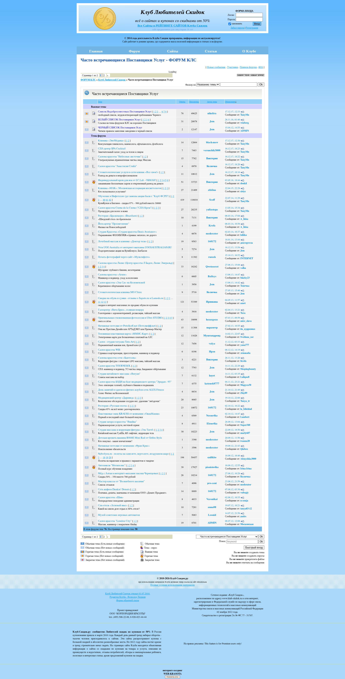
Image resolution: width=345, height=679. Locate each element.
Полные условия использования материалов (172, 584)
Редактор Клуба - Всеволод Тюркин (128, 596)
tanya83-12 (246, 508)
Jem (212, 121)
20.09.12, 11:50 (232, 437)
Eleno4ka (212, 423)
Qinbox (244, 449)
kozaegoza (212, 319)
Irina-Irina (246, 468)
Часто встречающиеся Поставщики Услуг (150, 79)
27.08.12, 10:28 (232, 473)
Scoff (212, 199)
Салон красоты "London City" (115, 521)
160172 (212, 241)
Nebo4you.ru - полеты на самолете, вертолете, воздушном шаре (133, 453)
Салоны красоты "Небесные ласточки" (119, 156)
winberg (244, 122)
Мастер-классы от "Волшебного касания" (121, 481)
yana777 (244, 345)
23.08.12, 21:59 (232, 481)
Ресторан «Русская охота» (113, 405)
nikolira (211, 113)
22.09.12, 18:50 (232, 429)
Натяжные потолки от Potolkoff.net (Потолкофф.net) (127, 325)
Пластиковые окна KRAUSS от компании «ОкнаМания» (129, 413)
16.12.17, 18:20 (232, 164)
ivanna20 (245, 441)
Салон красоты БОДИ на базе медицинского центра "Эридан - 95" (135, 381)
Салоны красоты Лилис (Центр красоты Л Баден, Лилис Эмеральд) (135, 263)
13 (105, 301)
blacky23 (245, 277)
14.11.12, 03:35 (232, 373)
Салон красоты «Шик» (111, 497)
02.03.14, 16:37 (232, 231)
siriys (243, 191)
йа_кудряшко (247, 329)
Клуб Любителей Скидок (112, 79)
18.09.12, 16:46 (232, 455)
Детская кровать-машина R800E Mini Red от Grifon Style (130, 437)
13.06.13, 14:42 (232, 282)
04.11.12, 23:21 (232, 381)
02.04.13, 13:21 (232, 309)
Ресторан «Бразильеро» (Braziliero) (118, 215)
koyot (212, 375)
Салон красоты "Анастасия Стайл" (117, 166)
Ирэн (212, 351)
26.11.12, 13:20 (232, 357)
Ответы (182, 101)
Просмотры (194, 101)
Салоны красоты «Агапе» (112, 274)
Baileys (212, 276)
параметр (212, 327)
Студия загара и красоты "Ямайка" (117, 421)
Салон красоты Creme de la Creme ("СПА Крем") (125, 207)
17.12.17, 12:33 (232, 111)
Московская (247, 524)
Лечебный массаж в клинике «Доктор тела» (122, 241)
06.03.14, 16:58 (232, 223)
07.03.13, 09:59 (232, 317)
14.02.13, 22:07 (232, 333)
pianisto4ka (212, 467)
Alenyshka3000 (248, 458)
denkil (243, 183)
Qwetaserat (212, 266)
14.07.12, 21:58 (232, 513)
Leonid (212, 515)
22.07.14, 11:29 (232, 197)
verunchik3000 (211, 150)
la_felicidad (246, 409)
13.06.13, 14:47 (232, 274)
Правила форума (248, 67)
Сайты (172, 51)
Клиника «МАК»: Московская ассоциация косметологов (129, 188)
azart (243, 303)
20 (110, 457)
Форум (134, 51)
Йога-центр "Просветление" (113, 223)
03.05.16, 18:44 (232, 180)
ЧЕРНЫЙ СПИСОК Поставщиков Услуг (120, 127)
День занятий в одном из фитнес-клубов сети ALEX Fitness (131, 389)
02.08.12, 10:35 (232, 497)
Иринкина (212, 301)
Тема (100, 101)
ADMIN (244, 130)
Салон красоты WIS (109, 349)
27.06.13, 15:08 (232, 264)
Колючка (212, 166)
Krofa (212, 225)
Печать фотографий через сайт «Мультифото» (124, 257)
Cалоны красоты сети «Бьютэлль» (117, 357)
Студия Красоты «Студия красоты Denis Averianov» (127, 231)
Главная (96, 51)
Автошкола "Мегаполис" (111, 465)
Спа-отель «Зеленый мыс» (113, 505)
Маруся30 (245, 385)
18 (104, 457)
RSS (261, 67)
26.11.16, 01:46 (232, 119)
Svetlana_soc (247, 337)
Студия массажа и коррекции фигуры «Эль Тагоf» (126, 429)
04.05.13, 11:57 (232, 299)
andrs (243, 516)
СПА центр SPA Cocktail (112, 148)
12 (102, 301)
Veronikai (212, 499)
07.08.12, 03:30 (232, 489)
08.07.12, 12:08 (232, 520)
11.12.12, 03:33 (232, 341)
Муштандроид (211, 335)
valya (212, 343)
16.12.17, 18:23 (232, 148)
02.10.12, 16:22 (232, 405)
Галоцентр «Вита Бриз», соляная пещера (121, 309)
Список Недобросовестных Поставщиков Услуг (124, 111)
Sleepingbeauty (248, 369)
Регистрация (252, 27)
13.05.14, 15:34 (232, 207)
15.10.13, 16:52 (232, 255)
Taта (242, 313)
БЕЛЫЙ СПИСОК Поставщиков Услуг (119, 119)
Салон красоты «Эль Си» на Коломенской (121, 282)
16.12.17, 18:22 (232, 156)
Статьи (211, 51)
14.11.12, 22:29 (232, 365)
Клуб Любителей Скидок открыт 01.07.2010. (127, 593)
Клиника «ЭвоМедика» (111, 140)
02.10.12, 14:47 (232, 413)
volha (243, 268)
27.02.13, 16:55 (232, 325)
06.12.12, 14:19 (232, 349)
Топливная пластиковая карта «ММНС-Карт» (123, 333)
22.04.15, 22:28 (232, 188)
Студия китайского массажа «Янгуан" (119, 373)
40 (104, 199)
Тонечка (244, 285)
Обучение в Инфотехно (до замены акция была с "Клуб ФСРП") (133, 196)
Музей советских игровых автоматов (119, 515)
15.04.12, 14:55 (232, 127)
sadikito (211, 457)
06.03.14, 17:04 (232, 215)
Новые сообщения (216, 67)
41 (107, 199)
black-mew (212, 142)
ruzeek (212, 257)
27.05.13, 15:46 (232, 290)
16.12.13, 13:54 (232, 247)
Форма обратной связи (127, 600)
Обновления (230, 101)
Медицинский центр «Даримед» (116, 397)
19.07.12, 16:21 (232, 505)
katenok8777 (212, 383)
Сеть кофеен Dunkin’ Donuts (114, 489)
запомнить (237, 23)
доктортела (246, 242)
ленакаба (245, 353)
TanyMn (244, 114)
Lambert (244, 417)
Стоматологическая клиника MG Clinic (120, 292)
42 (110, 199)
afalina (212, 190)
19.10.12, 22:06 (232, 397)
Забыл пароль (237, 27)
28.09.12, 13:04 (232, 421)
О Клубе (249, 51)
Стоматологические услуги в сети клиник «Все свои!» (128, 172)
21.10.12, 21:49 (232, 389)
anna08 (212, 507)
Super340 (245, 425)
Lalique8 (244, 377)
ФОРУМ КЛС (88, 79)
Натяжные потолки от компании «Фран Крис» (124, 445)
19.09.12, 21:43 (232, 445)
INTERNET (246, 258)
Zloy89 (243, 393)
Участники (232, 67)
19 (107, 457)
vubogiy (244, 492)
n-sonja (244, 500)
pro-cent (212, 483)
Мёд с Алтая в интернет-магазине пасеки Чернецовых (128, 473)
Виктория (212, 158)
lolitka (243, 235)
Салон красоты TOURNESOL (114, 365)
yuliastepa (212, 209)
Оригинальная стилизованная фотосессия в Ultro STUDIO (130, 317)
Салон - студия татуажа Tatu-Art (116, 341)
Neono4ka (212, 415)
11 (99, 301)
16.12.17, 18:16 (232, 172)
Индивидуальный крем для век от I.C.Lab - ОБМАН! (127, 180)
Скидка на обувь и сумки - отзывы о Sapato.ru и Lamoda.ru (130, 298)
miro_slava (246, 321)
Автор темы (212, 101)
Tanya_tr (245, 401)
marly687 (245, 433)
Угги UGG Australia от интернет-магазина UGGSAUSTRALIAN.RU (135, 247)
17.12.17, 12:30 (232, 140)
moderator (212, 233)
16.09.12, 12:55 (232, 465)
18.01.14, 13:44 (232, 239)
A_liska (244, 219)
